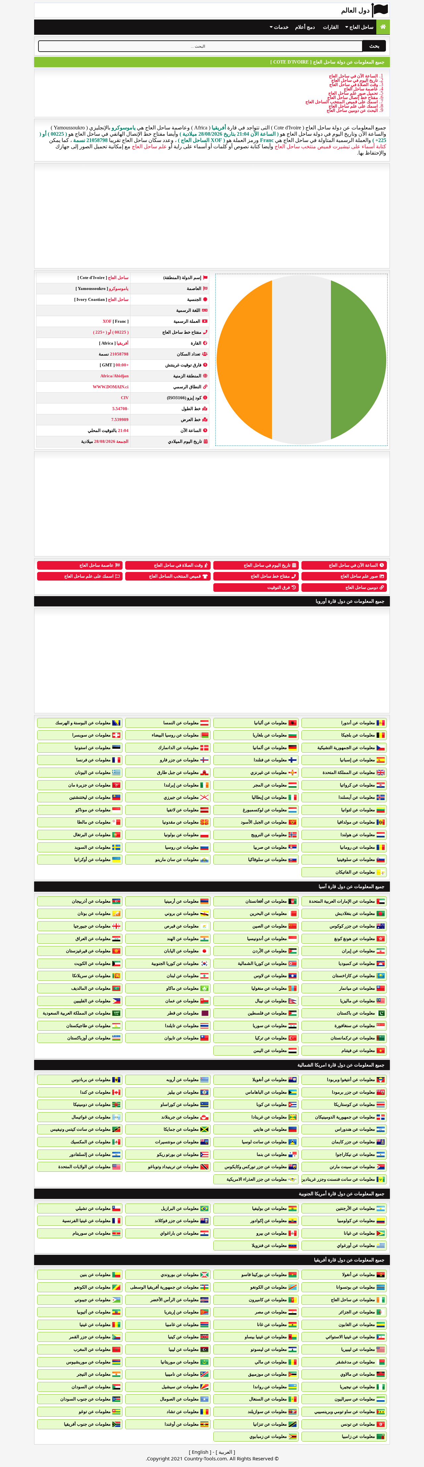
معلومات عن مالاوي (357, 1374)
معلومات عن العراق (93, 938)
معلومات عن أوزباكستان (89, 1037)
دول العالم (355, 10)
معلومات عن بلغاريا (270, 735)
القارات (331, 27)
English (200, 1451)
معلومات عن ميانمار (357, 988)
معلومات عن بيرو (271, 1233)
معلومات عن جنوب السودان (85, 1398)
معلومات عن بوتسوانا (355, 1287)
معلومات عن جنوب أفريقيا (87, 1424)
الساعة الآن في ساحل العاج (353, 75)
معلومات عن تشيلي (93, 1208)
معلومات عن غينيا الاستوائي (350, 1336)
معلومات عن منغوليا (269, 988)
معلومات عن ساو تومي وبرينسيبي (344, 1411)
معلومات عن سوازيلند (267, 1411)
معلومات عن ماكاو (182, 988)
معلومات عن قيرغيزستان (88, 950)
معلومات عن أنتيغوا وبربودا (351, 1079)
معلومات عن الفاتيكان (355, 872)
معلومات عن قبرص (181, 925)
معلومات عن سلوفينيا (356, 859)
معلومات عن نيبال (271, 1000)
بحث (374, 46)
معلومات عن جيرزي (181, 797)
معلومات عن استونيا (93, 747)
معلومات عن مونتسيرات (177, 1141)
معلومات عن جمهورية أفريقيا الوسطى (164, 1287)
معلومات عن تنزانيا (270, 1424)
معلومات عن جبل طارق (178, 772)
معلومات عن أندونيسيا (267, 938)
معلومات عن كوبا (271, 1104)
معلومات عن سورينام (92, 1233)
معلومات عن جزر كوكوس (352, 925)
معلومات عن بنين (95, 1274)
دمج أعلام (305, 27)
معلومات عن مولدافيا (356, 822)
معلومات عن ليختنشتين (90, 797)
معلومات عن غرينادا (269, 1116)
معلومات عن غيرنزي (268, 772)
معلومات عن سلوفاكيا (267, 859)
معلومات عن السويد (93, 847)
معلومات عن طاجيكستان (88, 1025)
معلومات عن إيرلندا (181, 784)
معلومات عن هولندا (358, 834)
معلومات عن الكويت (92, 963)
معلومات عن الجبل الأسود (264, 822)
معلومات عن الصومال (179, 1398)
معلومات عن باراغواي (179, 1233)
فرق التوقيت (278, 587)
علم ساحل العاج (149, 146)
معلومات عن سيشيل (180, 1386)
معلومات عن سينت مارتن (352, 1166)
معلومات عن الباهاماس (266, 1092)
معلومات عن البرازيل (180, 1208)
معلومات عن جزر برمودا (353, 1092)
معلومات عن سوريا (270, 1025)
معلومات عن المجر (270, 784)
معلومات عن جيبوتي (93, 1299)
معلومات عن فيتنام (358, 1050)
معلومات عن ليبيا (184, 1349)
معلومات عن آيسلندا (357, 797)
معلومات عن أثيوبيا (94, 1311)
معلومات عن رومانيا (357, 847)
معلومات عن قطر (183, 1013)
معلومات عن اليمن (270, 1050)
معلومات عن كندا (95, 1092)
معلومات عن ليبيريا (358, 1349)
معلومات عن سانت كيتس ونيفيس (80, 1129)
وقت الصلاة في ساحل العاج (353, 84)
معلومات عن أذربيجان (91, 901)
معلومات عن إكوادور (268, 1220)
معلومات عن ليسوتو (269, 1349)
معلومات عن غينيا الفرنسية (86, 1220)
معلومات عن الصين (269, 925)
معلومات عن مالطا (94, 822)
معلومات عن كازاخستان (353, 975)
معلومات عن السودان (91, 1386)
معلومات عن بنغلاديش (355, 913)
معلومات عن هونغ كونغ (354, 938)
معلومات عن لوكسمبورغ (265, 809)
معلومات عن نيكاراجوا (355, 1154)
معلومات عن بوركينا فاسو (264, 1274)
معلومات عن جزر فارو (179, 759)
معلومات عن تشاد (183, 1411)
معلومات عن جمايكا (181, 1129)
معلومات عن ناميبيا (182, 1374)
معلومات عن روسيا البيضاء (175, 735)
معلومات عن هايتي (270, 1129)
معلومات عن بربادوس (91, 1079)
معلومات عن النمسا (181, 722)
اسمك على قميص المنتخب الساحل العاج (341, 101)
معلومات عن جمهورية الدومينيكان (345, 1116)
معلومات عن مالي (271, 1361)
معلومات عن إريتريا (181, 1311)
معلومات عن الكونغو (268, 1287)
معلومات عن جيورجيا (92, 925)
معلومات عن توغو (95, 1411)
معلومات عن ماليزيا (357, 1000)
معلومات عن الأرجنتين (355, 1208)
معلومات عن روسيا (182, 847)
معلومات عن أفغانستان (266, 901)
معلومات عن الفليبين (92, 1000)
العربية (225, 1451)
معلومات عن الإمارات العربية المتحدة (342, 901)
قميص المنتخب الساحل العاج (175, 576)
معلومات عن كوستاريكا (354, 1104)
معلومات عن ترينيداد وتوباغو (173, 1166)
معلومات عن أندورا (358, 722)
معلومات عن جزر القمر (90, 1336)
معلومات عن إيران (358, 950)
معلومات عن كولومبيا (356, 1220)
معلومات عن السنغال (268, 1398)
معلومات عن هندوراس (355, 1129)
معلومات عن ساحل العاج (353, 1299)
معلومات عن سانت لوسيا (264, 1141)
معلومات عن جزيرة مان (89, 784)
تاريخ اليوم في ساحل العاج (354, 80)
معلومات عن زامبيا (358, 1436)
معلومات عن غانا (272, 1324)
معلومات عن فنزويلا (269, 1245)
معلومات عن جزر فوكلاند (177, 1220)
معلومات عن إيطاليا (269, 797)
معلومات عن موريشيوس (88, 1361)
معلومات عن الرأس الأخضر (174, 1299)
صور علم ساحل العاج (359, 576)
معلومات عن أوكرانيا (92, 859)
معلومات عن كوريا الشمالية (262, 963)
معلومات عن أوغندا (182, 1424)
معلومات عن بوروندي (180, 1274)
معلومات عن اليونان (93, 772)
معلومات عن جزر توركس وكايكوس (256, 1166)
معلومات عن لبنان (183, 975)
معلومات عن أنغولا (358, 1274)
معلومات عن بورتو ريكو (178, 1154)
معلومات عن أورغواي (356, 1245)
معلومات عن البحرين (268, 913)
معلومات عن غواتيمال (91, 1116)
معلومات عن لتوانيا (358, 809)
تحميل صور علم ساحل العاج (353, 93)
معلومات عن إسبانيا (357, 759)
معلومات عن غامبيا (182, 1324)
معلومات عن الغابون (357, 1324)
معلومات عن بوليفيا (269, 1208)
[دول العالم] (383, 27)
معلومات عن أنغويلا (269, 1079)
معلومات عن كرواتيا (357, 784)
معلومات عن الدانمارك (178, 747)
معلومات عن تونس (358, 1424)
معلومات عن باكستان (356, 1013)
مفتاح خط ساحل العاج (270, 576)
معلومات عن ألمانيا (270, 747)
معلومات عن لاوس (270, 975)
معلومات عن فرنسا (93, 759)
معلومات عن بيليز (183, 1092)
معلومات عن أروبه (182, 1079)
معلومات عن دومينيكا (92, 1104)
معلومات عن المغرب (92, 1349)
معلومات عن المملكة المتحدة (349, 772)
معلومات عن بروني (182, 913)
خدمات (281, 27)
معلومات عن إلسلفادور (90, 1154)
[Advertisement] (212, 215)
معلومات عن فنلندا (270, 759)
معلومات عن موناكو (93, 809)
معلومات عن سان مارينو (177, 859)
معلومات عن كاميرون (268, 1299)
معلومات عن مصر (271, 1311)
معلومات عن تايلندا (182, 1025)
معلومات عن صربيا (270, 847)
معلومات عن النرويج (269, 834)
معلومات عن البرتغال (92, 834)
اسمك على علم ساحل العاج (353, 106)
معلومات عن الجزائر (357, 1311)
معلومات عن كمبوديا (357, 963)
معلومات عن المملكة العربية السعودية (77, 1013)
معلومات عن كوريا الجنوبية (175, 963)
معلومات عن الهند (183, 938)
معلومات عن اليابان (181, 950)
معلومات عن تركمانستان (353, 1037)
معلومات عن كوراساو (180, 1104)
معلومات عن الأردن (269, 950)
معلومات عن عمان (182, 1000)
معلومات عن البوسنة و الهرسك (83, 722)
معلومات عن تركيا (271, 1037)
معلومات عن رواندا (270, 1386)
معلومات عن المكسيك (91, 1141)
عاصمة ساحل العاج (361, 88)
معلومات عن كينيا (183, 1336)
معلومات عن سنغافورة (355, 1025)
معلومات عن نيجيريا (357, 1386)
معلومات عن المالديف (91, 988)
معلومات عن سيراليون (355, 1398)
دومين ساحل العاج (361, 587)
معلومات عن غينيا (95, 1324)
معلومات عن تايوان (181, 1037)
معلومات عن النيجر (94, 1374)
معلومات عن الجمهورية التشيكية (346, 747)
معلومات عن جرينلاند (180, 1116)
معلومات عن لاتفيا (183, 809)
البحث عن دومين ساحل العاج (352, 110)
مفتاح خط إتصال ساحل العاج (352, 97)
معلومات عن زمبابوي (268, 1436)
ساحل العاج (361, 27)
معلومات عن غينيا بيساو (266, 1336)
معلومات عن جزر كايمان (353, 1141)
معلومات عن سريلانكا (91, 975)
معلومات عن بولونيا (181, 834)
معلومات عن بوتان (94, 913)
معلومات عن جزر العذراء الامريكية (257, 1179)
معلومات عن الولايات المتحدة (84, 1166)
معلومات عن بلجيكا (358, 735)
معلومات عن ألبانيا (270, 722)
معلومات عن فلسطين (267, 1013)
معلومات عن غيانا (359, 1233)
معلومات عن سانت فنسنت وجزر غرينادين (338, 1179)
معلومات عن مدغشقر (355, 1361)
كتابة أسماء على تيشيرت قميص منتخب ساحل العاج (330, 146)
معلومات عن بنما (272, 1154)
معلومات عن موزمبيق (267, 1374)
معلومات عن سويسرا (91, 735)
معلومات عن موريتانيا (180, 1361)
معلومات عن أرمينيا (181, 901)
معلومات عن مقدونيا (180, 822)
